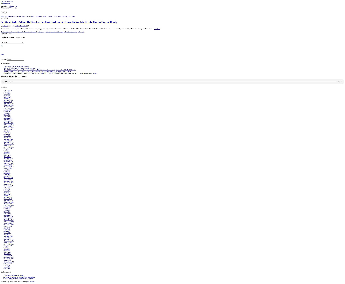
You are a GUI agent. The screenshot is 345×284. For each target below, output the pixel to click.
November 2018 (9, 241)
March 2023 (7, 157)
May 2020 (7, 212)
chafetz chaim (5, 32)
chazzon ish (33, 32)
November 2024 (9, 124)
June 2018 (7, 249)
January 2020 (8, 218)
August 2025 (8, 110)
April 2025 (7, 116)
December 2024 (8, 123)
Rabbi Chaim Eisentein (70, 32)
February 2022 (8, 178)
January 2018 (8, 255)
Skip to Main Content (7, 1)
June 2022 (7, 171)
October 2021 (8, 184)
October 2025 (8, 107)
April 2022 (7, 174)
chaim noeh (19, 32)
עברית (2, 55)
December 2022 (8, 161)
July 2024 (7, 131)
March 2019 (7, 234)
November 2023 (9, 144)
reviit (82, 32)
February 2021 (8, 197)
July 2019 (7, 228)
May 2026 (7, 95)
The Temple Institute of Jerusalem (13, 275)
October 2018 (8, 242)
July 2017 (7, 265)
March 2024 (7, 137)
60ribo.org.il (12, 8)
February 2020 (8, 216)
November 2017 (9, 258)
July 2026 (7, 92)
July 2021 (7, 189)
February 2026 (8, 100)
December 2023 (8, 142)
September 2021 (9, 186)
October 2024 (8, 126)
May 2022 (7, 173)
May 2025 (7, 115)
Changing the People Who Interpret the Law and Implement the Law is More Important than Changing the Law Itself (37, 71)
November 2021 (9, 182)
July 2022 (7, 170)
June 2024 (7, 132)
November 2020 (9, 202)
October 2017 (8, 260)
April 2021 (7, 194)
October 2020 (8, 204)
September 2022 (9, 166)
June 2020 (7, 210)
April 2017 (7, 268)
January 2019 (8, 237)
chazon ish (27, 32)
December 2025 (8, 103)
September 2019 (9, 225)
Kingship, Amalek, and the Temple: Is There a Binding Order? (22, 68)
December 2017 (8, 257)
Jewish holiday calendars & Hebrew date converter (18, 278)
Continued (157, 29)
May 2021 (7, 192)
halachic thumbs (50, 32)
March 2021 (7, 195)
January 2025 (8, 121)
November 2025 (9, 105)
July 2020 (7, 208)
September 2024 (9, 128)
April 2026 (7, 97)
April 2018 (7, 252)
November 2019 (9, 221)
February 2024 (8, 139)
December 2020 (8, 200)
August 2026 (8, 90)
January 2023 (8, 160)
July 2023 (7, 150)
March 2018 (7, 254)
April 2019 (7, 233)
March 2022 (7, 176)
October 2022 (8, 165)
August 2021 (8, 187)
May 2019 (7, 231)
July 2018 (7, 247)
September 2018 (9, 244)
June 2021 (7, 191)
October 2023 (8, 145)
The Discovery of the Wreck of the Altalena (16, 66)
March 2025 (7, 118)
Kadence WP (30, 281)
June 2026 (7, 94)
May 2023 (7, 153)
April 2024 (7, 136)
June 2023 (7, 152)
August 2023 (8, 149)
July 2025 (7, 111)
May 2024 (7, 134)
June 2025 (7, 113)
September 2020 (9, 205)
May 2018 (7, 250)
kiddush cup (59, 32)
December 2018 (8, 239)
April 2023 (7, 155)
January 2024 (8, 140)
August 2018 (8, 246)
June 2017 (7, 267)
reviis (79, 32)
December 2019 (8, 220)
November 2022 (9, 163)
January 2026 (8, 102)
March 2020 (7, 215)
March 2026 (7, 98)
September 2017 (9, 262)
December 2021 (8, 181)
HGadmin (5, 26)
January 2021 (8, 199)
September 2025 (9, 108)
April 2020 (7, 213)
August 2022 (8, 168)
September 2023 (9, 147)
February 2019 (8, 236)
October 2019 (8, 223)
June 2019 (7, 229)
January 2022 (8, 179)
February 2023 (8, 158)
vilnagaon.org (13, 6)
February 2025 (8, 119)
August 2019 (8, 226)
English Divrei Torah (21, 26)
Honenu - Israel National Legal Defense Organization (19, 277)
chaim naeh (12, 32)
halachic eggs (41, 32)
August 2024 (8, 129)
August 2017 (8, 263)
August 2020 (8, 207)
